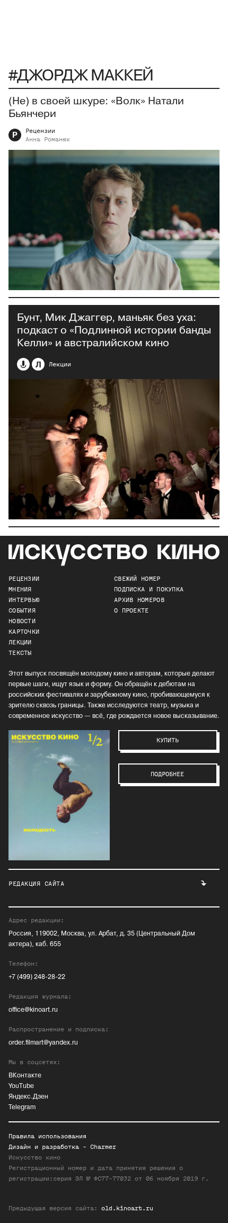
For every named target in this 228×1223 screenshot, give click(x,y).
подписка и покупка (148, 589)
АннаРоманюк (47, 139)
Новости (22, 621)
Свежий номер (137, 578)
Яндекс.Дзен (28, 1096)
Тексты (20, 653)
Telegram (22, 1107)
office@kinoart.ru (33, 1009)
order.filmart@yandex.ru (43, 1042)
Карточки (23, 631)
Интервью (23, 600)
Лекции (60, 364)
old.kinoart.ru (127, 1208)
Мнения (20, 589)
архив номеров (139, 600)
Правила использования (47, 1136)
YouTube (21, 1086)
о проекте (131, 610)
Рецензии (40, 131)
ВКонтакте (24, 1075)
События (22, 610)
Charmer (103, 1147)
